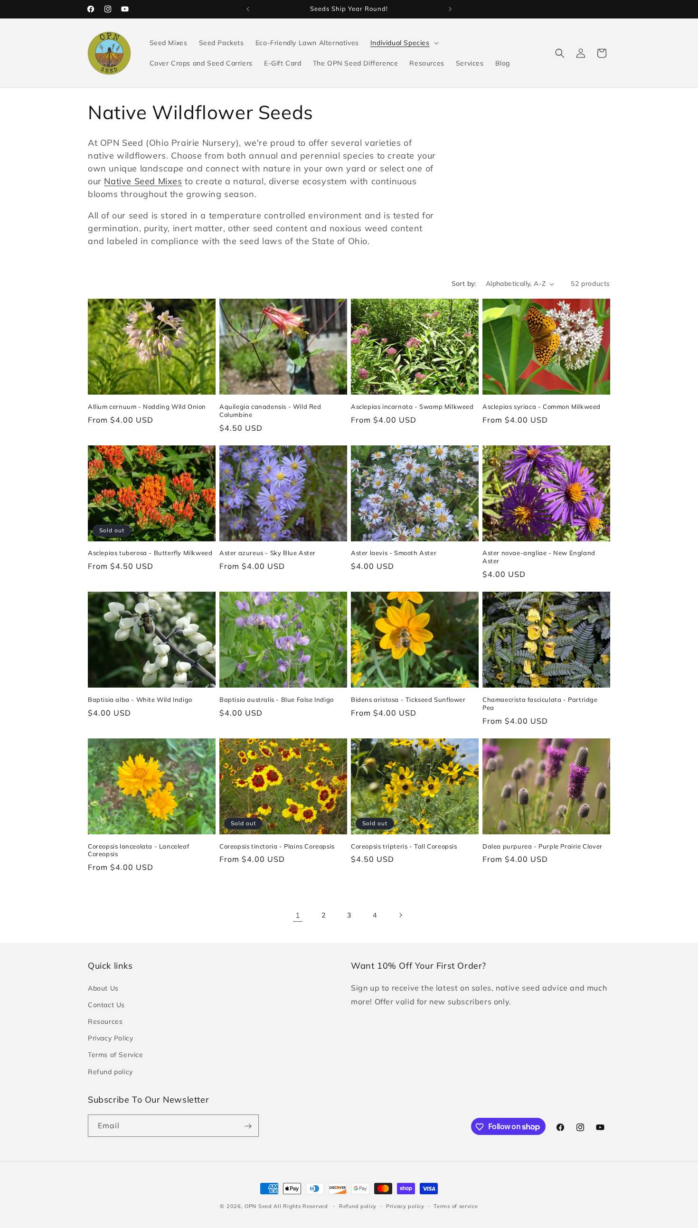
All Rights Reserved (302, 1206)
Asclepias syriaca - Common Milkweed (541, 406)
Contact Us (106, 1004)
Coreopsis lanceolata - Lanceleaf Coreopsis (138, 850)
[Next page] (400, 915)
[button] (404, 43)
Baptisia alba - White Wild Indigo (140, 699)
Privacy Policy (110, 1038)
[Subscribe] (247, 1126)
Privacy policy (405, 1205)
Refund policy (110, 1071)
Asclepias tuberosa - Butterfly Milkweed (150, 553)
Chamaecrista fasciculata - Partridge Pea (540, 703)
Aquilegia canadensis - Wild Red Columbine (270, 410)
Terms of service (456, 1205)
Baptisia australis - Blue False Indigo (276, 699)
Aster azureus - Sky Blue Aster (267, 553)
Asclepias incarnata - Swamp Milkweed (412, 406)
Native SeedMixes (143, 181)
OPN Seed (259, 1206)
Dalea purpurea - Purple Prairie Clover (542, 846)
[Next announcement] (450, 9)
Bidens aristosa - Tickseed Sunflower (408, 699)
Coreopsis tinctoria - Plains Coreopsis (277, 846)
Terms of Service (115, 1054)
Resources (105, 1021)
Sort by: (464, 283)
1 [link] (298, 915)
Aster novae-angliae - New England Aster (538, 557)
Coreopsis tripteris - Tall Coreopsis (404, 846)
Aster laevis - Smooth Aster (393, 553)
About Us (103, 987)
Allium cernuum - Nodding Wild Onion (147, 406)
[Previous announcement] (247, 9)
